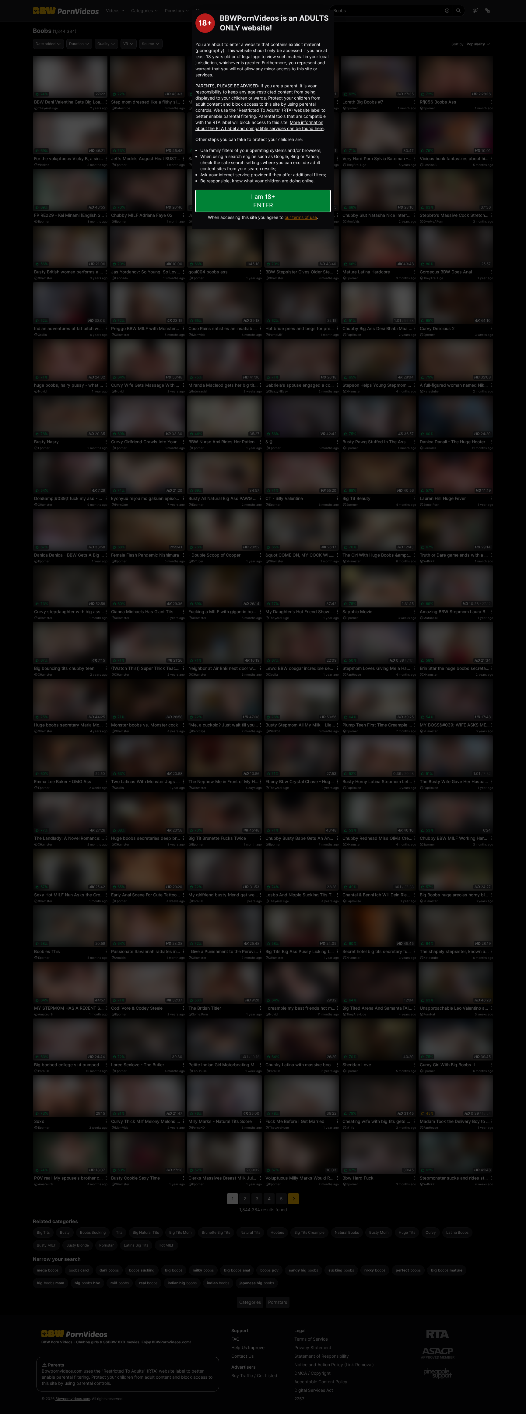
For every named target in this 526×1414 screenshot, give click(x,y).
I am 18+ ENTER (263, 201)
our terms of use (301, 217)
